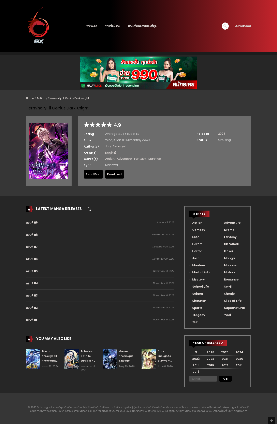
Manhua (198, 265)
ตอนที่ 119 (32, 222)
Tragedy (198, 315)
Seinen (197, 294)
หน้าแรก (91, 26)
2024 (239, 352)
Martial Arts (201, 272)
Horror (197, 251)
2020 (239, 359)
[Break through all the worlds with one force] (33, 359)
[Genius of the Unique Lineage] (110, 359)
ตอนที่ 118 (32, 235)
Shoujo (229, 294)
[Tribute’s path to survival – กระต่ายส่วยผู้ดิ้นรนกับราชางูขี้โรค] (71, 359)
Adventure (124, 159)
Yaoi (227, 315)
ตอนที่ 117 (32, 247)
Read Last (114, 174)
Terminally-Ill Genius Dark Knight (68, 98)
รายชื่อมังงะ (112, 26)
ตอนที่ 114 (32, 283)
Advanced (243, 26)
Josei (196, 258)
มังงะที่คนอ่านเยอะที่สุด (142, 26)
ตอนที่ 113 (32, 295)
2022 (210, 359)
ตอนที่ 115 (32, 271)
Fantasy (140, 159)
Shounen (199, 301)
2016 (239, 365)
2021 (224, 359)
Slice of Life (232, 301)
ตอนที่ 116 (32, 259)
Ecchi (196, 237)
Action (41, 98)
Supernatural (234, 308)
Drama (228, 230)
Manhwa (154, 159)
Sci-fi (227, 287)
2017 (224, 365)
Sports (197, 308)
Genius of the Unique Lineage (126, 356)
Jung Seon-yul (115, 146)
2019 (196, 365)
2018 (210, 365)
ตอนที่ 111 (31, 320)
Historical (231, 244)
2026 (210, 352)
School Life (200, 287)
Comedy (198, 230)
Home (30, 98)
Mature (229, 272)
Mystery (198, 279)
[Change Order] (89, 209)
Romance (231, 279)
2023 (221, 134)
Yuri (195, 322)
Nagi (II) (110, 153)
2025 (225, 352)
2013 (196, 372)
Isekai (228, 251)
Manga (229, 258)
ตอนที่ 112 (32, 308)
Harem (197, 244)
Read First (93, 174)
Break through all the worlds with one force (49, 360)
